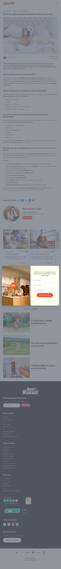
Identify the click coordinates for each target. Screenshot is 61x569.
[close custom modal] (58, 267)
